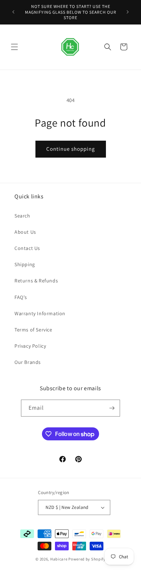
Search (22, 215)
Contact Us (27, 248)
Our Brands (27, 362)
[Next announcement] (128, 12)
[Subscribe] (112, 408)
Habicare (59, 559)
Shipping (24, 264)
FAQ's (20, 297)
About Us (25, 232)
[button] (14, 47)
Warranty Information (39, 313)
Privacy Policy (30, 346)
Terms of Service (33, 329)
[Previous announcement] (13, 12)
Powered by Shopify (87, 559)
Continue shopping (70, 148)
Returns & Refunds (36, 280)
